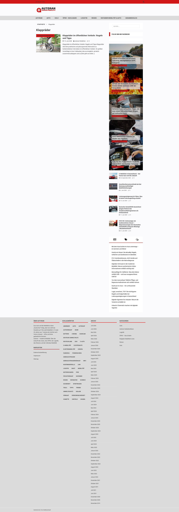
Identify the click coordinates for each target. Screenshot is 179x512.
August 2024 (94, 398)
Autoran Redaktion (80, 41)
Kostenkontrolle (69, 364)
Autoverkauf (67, 330)
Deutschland (67, 341)
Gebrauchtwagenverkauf (71, 361)
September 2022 (95, 464)
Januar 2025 (94, 381)
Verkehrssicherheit (78, 395)
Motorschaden (68, 372)
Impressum (37, 355)
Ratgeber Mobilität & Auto (111, 18)
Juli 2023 (93, 437)
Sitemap (36, 359)
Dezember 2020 (95, 497)
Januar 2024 (94, 418)
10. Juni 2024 (123, 200)
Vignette (66, 399)
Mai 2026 (93, 332)
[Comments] (137, 240)
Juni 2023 (94, 441)
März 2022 (94, 473)
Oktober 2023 (95, 427)
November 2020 (95, 500)
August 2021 (94, 487)
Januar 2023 (94, 450)
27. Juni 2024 (123, 230)
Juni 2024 (94, 404)
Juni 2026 (94, 329)
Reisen (94, 18)
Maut (73, 368)
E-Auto (82, 341)
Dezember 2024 (95, 385)
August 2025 (94, 358)
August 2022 (94, 467)
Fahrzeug (66, 353)
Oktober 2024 (95, 391)
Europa (80, 349)
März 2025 (94, 375)
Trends (78, 387)
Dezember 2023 (95, 421)
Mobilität (81, 368)
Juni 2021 (94, 493)
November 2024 (95, 388)
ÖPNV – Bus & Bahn (70, 18)
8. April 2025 (117, 166)
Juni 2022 (94, 470)
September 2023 (95, 431)
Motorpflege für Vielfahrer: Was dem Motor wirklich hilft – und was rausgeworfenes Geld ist (125, 274)
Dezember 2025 (95, 349)
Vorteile (75, 399)
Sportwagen (77, 384)
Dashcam (83, 334)
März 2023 (94, 447)
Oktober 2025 (95, 352)
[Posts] (114, 240)
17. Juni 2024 (123, 215)
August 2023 (94, 434)
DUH (76, 341)
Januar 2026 (94, 345)
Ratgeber (79, 376)
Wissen (82, 399)
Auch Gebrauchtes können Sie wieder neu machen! (123, 137)
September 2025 (95, 355)
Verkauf (66, 395)
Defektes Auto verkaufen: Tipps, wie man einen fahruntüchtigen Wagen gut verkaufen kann (125, 111)
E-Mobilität (67, 345)
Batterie (66, 334)
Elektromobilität (69, 349)
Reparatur (73, 380)
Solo (57, 18)
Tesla (65, 387)
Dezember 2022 (95, 454)
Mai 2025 (93, 368)
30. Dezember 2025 (118, 65)
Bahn (76, 330)
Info (84, 361)
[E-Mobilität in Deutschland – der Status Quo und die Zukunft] (113, 176)
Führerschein (76, 353)
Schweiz (83, 380)
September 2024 (95, 395)
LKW (79, 364)
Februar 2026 (95, 342)
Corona (74, 334)
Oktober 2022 (95, 460)
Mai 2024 (93, 408)
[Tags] (126, 240)
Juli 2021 (93, 490)
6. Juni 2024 (123, 190)
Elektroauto (78, 345)
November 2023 (95, 424)
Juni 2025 (94, 365)
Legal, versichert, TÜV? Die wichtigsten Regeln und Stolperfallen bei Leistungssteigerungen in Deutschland (124, 294)
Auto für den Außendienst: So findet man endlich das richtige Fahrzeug (125, 163)
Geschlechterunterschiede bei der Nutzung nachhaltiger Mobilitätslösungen (130, 186)
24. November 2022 (119, 141)
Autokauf (82, 326)
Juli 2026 (93, 325)
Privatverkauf (68, 376)
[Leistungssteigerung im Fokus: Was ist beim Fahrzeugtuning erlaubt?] (113, 198)
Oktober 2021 (95, 483)
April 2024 (94, 411)
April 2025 (94, 371)
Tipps (71, 387)
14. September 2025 (119, 90)
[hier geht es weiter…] (88, 53)
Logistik (84, 18)
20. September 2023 (125, 178)
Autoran (39, 18)
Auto (48, 18)
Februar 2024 (95, 414)
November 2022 (95, 457)
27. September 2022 (119, 116)
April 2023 (94, 444)
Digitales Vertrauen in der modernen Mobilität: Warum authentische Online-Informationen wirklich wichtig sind (124, 266)
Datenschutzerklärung (40, 352)
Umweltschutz (68, 391)
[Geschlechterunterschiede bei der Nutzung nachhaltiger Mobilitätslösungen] (113, 186)
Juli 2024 (93, 401)
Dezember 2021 (95, 480)
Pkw (77, 372)
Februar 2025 (95, 378)
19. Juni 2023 (68, 41)
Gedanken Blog (131, 18)
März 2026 (94, 339)
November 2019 (95, 503)
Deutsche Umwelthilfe (70, 337)
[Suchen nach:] (126, 26)
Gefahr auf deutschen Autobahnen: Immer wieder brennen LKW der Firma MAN (125, 86)
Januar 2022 (94, 477)
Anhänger (66, 326)
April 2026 (94, 335)
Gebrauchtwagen (69, 357)
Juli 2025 (93, 362)
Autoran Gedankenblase (127, 329)
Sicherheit (66, 384)
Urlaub (78, 391)
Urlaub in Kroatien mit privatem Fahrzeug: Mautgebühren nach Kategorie (123, 60)
